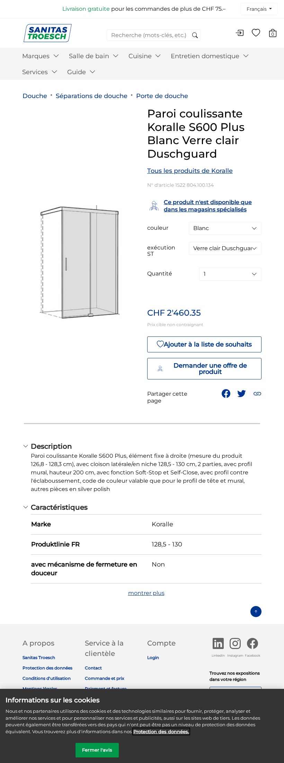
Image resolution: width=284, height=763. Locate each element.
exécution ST (161, 251)
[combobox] (154, 35)
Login (153, 657)
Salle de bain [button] (90, 56)
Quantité (159, 274)
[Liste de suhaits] (256, 33)
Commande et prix (104, 678)
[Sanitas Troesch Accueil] (47, 32)
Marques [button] (36, 56)
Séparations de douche (91, 96)
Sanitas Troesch (39, 657)
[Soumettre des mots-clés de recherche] (195, 36)
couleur (157, 228)
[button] (257, 393)
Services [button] (36, 72)
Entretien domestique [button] (206, 56)
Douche (35, 96)
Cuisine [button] (140, 56)
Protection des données (47, 667)
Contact (93, 667)
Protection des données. (161, 731)
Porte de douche (162, 96)
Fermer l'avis (97, 750)
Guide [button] (77, 72)
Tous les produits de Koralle (190, 171)
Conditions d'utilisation (47, 678)
